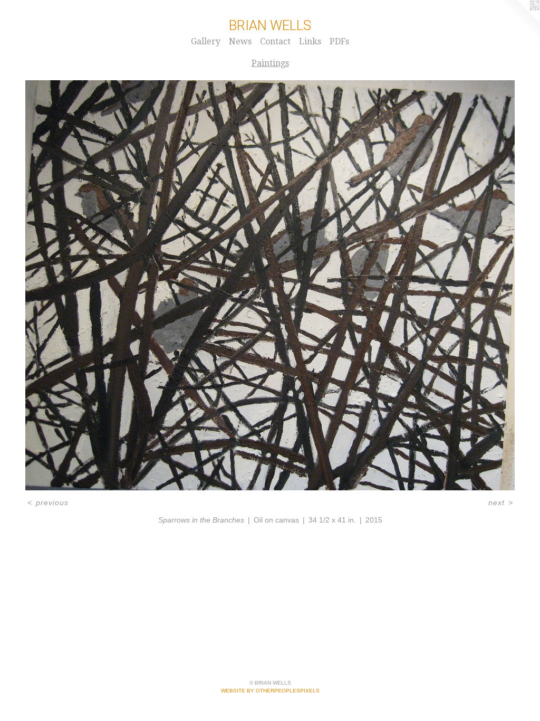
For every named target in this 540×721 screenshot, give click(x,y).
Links (310, 41)
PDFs (339, 41)
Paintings (270, 63)
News (240, 41)
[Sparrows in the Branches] (270, 285)
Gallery (205, 41)
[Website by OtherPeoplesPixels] (519, 21)
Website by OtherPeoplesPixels (270, 691)
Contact (275, 41)
